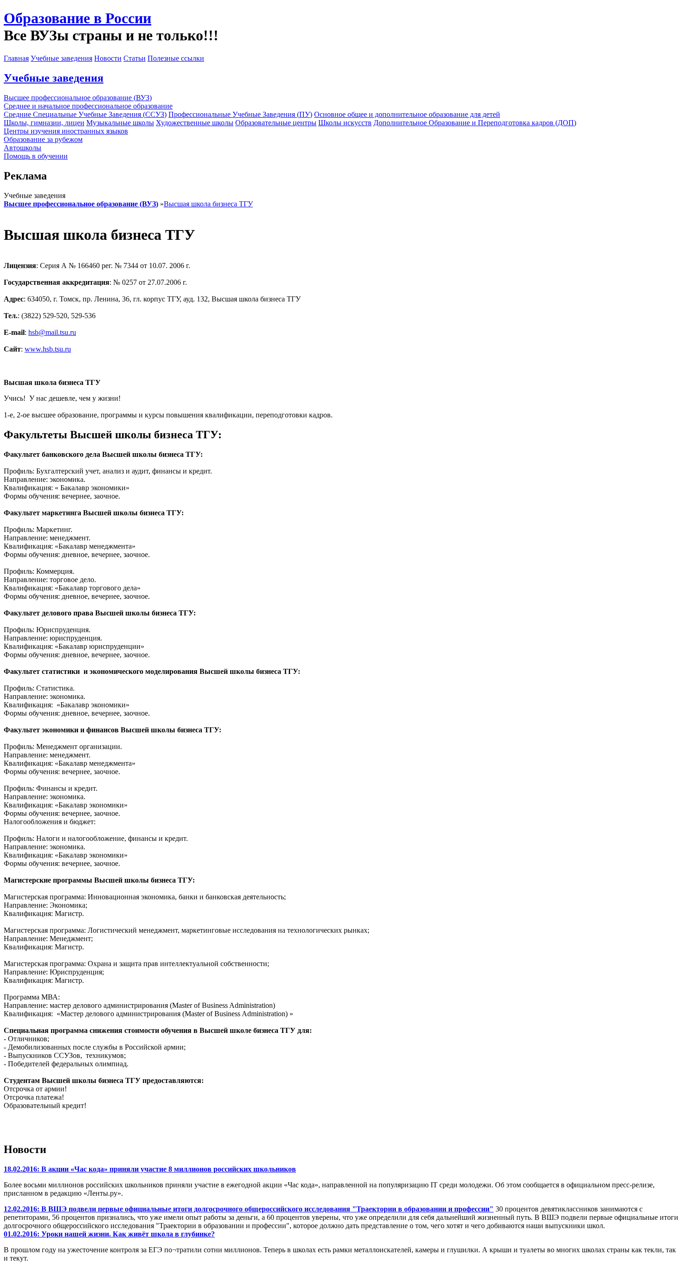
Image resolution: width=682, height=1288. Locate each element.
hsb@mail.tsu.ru (52, 332)
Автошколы (22, 148)
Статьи (134, 58)
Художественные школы (194, 123)
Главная (16, 58)
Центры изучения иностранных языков (66, 131)
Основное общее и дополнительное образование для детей (407, 114)
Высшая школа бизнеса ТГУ (208, 204)
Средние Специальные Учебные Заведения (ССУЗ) (85, 114)
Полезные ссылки (176, 58)
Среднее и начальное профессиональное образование (88, 106)
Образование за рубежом (43, 139)
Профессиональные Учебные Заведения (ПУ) (240, 114)
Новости (108, 58)
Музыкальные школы (120, 123)
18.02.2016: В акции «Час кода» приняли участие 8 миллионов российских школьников (150, 1169)
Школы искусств (345, 123)
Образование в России (77, 18)
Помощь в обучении (36, 156)
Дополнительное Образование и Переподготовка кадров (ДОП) (474, 123)
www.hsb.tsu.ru (48, 349)
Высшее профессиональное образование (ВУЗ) (78, 98)
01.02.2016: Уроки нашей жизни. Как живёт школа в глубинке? (109, 1234)
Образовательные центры (275, 123)
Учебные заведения (61, 58)
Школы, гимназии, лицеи (44, 123)
